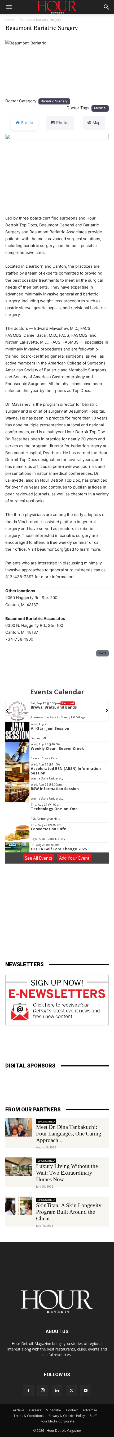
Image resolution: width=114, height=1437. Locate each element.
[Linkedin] (57, 1390)
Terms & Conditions (28, 1415)
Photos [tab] (62, 122)
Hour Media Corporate (57, 1421)
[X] (71, 1390)
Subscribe (53, 1410)
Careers (35, 1410)
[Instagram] (42, 1390)
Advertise (90, 1410)
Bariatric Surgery (54, 101)
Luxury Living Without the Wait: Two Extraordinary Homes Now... (67, 1173)
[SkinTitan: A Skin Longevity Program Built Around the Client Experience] (18, 1206)
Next (102, 653)
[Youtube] (85, 1390)
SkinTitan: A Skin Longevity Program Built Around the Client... (69, 1212)
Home (10, 19)
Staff (93, 1415)
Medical (100, 108)
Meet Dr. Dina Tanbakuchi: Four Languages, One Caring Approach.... (68, 1133)
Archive (18, 1410)
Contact (72, 1410)
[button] (9, 7)
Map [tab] (96, 122)
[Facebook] (28, 1390)
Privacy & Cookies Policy (67, 1415)
